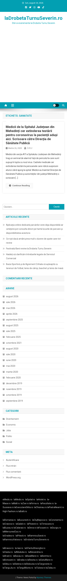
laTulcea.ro (40, 568)
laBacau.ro (18, 556)
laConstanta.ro (56, 520)
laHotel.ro (41, 499)
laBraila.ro (22, 560)
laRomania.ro (9, 520)
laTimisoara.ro (47, 524)
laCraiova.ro (8, 524)
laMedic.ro (19, 499)
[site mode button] (56, 105)
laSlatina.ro (18, 564)
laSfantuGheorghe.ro (35, 548)
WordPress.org (13, 477)
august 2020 (12, 348)
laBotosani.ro (9, 560)
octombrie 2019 (14, 395)
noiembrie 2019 (14, 389)
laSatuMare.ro (46, 560)
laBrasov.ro (8, 548)
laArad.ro (7, 556)
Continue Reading (21, 185)
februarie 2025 (13, 337)
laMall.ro (16, 503)
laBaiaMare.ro (32, 556)
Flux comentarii (13, 472)
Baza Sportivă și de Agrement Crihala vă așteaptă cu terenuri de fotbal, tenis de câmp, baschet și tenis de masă (34, 266)
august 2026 (12, 296)
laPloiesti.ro (32, 524)
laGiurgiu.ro (56, 527)
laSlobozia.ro (30, 564)
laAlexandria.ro (35, 552)
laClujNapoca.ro (39, 520)
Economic (11, 424)
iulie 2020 (10, 354)
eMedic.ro (7, 499)
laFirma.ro (34, 503)
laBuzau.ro (8, 527)
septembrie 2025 (14, 319)
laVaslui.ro (8, 552)
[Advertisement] (33, 67)
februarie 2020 (13, 377)
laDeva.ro (31, 527)
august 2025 (12, 325)
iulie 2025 (10, 331)
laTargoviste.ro (44, 564)
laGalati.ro (21, 524)
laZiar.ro (25, 503)
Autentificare (12, 460)
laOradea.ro (8, 535)
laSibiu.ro (7, 564)
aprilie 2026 (11, 314)
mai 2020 (10, 366)
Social (9, 442)
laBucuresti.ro (24, 520)
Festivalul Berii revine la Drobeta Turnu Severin (28, 248)
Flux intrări (11, 466)
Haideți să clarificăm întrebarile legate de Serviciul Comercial (30, 256)
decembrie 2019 (14, 383)
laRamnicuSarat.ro (36, 535)
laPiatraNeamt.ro (55, 507)
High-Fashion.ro (10, 511)
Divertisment (12, 419)
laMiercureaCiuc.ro (12, 531)
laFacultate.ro (47, 503)
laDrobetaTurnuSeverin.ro (33, 18)
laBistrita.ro (45, 556)
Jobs (8, 430)
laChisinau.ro (40, 507)
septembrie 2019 (14, 401)
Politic (9, 436)
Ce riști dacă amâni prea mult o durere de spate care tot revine (33, 241)
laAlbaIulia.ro (20, 552)
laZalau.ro (51, 568)
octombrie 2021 (14, 343)
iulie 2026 (10, 302)
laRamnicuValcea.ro (12, 539)
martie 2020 (12, 372)
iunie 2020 (11, 360)
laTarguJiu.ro (10, 568)
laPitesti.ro (21, 535)
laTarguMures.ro (25, 568)
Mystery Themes (44, 577)
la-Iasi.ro (19, 548)
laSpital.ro (30, 499)
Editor (30, 148)
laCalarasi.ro (20, 527)
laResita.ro (32, 560)
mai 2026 (10, 308)
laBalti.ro (22, 511)
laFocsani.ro (42, 527)
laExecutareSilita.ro (23, 507)
